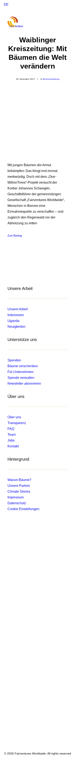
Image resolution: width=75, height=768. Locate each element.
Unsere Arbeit (18, 309)
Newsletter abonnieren (24, 383)
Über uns (14, 417)
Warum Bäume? (19, 480)
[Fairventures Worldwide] (16, 22)
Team (12, 434)
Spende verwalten (21, 377)
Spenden (14, 360)
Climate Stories (19, 491)
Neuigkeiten (16, 326)
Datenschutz (17, 503)
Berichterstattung (51, 79)
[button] (65, 21)
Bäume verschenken (23, 366)
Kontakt (13, 446)
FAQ (11, 429)
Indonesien (16, 315)
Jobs (11, 440)
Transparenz (17, 423)
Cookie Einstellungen (23, 509)
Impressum (16, 497)
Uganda (13, 321)
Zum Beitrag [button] (15, 235)
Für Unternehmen (21, 372)
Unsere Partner (19, 485)
